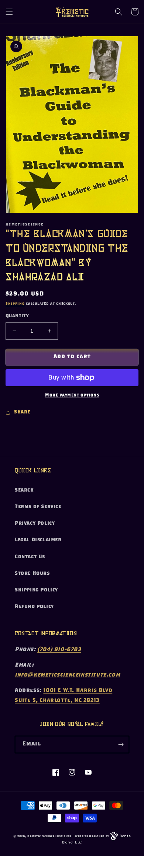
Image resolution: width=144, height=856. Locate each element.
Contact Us (30, 557)
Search (24, 490)
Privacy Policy (35, 523)
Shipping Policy (36, 590)
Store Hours (32, 574)
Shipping (15, 304)
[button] (9, 12)
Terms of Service (38, 507)
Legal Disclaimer (38, 540)
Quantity (17, 316)
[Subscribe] (121, 744)
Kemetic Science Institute (49, 836)
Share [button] (22, 412)
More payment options (72, 395)
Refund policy (34, 607)
